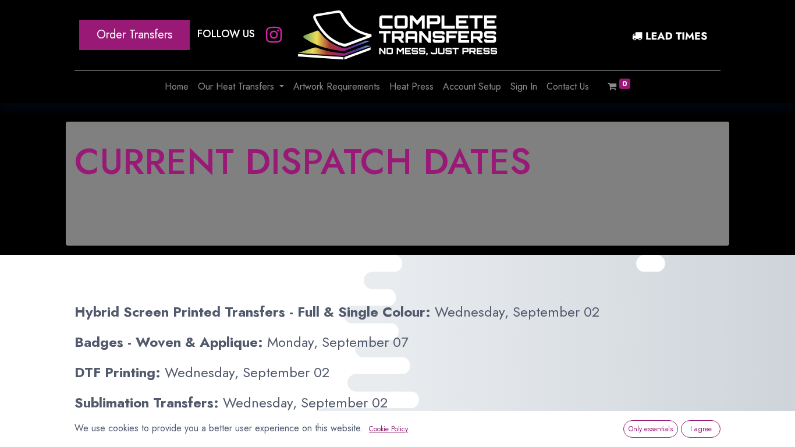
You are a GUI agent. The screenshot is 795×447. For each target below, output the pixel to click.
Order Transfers (134, 34)
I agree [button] (701, 429)
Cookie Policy (388, 429)
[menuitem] (176, 86)
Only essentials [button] (651, 429)
